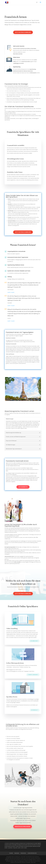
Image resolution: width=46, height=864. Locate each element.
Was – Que (17, 847)
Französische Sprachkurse (22, 826)
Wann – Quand (8, 847)
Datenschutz (23, 853)
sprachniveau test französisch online (33, 844)
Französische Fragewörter (37, 843)
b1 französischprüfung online (29, 843)
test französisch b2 (21, 846)
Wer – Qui (20, 847)
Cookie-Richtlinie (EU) (32, 853)
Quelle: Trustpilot (11, 305)
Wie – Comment (24, 847)
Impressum (16, 853)
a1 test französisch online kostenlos (14, 843)
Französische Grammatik (8, 844)
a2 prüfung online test (22, 843)
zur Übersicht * (34, 710)
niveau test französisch (24, 844)
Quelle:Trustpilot (10, 292)
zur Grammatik (23, 487)
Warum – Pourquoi (13, 847)
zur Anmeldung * (34, 640)
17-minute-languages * (33, 674)
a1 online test (6, 843)
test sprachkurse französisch (28, 846)
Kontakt (11, 853)
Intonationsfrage (14, 844)
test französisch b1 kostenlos (15, 846)
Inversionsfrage (19, 844)
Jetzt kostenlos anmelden (23, 32)
